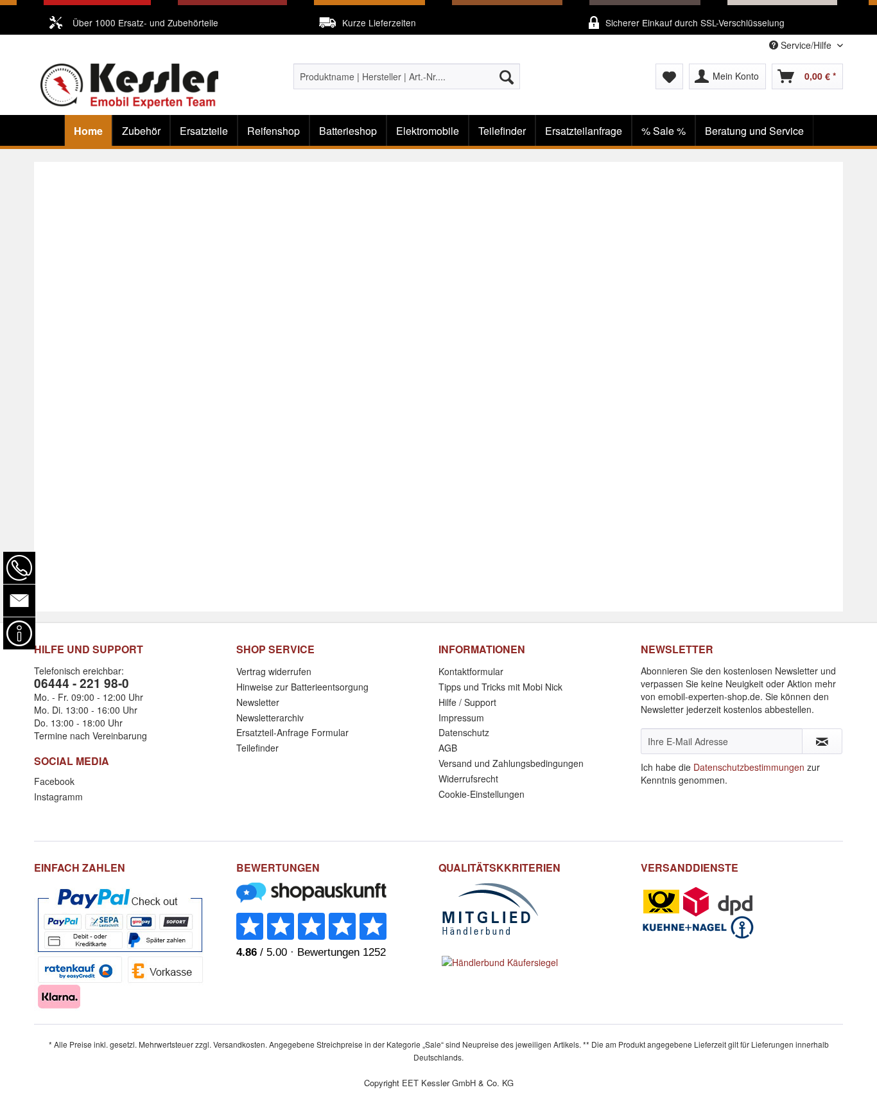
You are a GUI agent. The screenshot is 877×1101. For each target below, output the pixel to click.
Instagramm (58, 796)
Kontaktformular (470, 671)
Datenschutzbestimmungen (748, 767)
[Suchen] (506, 76)
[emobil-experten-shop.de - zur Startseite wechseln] (129, 86)
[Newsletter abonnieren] (822, 741)
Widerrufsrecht (468, 778)
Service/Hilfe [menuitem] (806, 45)
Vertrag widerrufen (273, 671)
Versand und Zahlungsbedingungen (511, 763)
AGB (447, 747)
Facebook (54, 781)
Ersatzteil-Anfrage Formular (292, 732)
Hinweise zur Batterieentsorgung (302, 686)
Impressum (461, 717)
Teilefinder (257, 747)
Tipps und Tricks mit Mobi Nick (500, 686)
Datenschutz (463, 732)
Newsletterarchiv (270, 717)
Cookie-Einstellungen (481, 794)
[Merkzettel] (669, 76)
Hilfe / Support (467, 702)
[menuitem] (406, 76)
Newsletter (257, 702)
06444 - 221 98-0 (81, 683)
